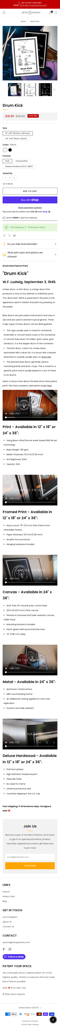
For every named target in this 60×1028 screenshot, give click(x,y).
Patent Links (9, 896)
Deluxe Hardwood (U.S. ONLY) (19, 166)
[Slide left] (6, 89)
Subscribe (30, 865)
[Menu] (4, 12)
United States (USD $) (28, 1007)
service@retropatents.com (16, 942)
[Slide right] (54, 89)
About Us (7, 921)
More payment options (30, 207)
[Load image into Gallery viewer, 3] (45, 89)
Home (23, 21)
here (49, 385)
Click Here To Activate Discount (33, 5)
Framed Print (22, 161)
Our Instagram (10, 917)
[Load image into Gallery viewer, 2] (30, 89)
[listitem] (30, 4)
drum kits (46, 357)
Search (6, 891)
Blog (5, 901)
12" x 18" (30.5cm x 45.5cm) (17, 133)
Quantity (7, 173)
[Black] (10, 150)
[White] (5, 150)
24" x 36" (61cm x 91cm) (16, 138)
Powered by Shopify (30, 1021)
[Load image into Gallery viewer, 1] (14, 89)
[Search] (55, 12)
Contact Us (8, 926)
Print (7, 161)
